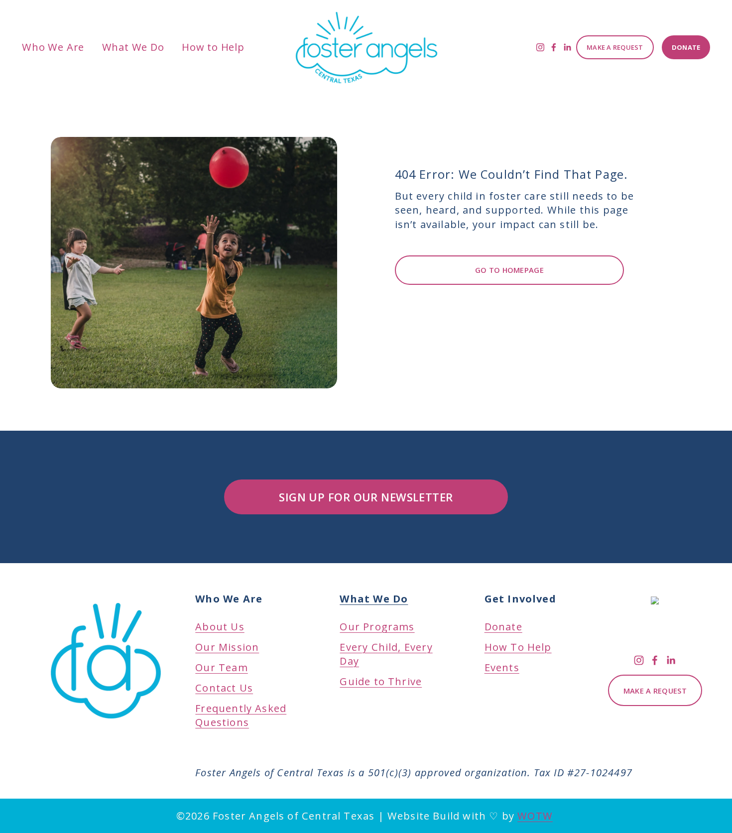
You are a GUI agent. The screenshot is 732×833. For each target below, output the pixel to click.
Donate (686, 47)
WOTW (535, 816)
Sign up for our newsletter (366, 497)
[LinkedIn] (567, 47)
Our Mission (227, 647)
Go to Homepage (509, 270)
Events (502, 667)
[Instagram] (540, 47)
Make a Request (615, 47)
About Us (219, 626)
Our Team (221, 667)
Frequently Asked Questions (240, 715)
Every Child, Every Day (386, 654)
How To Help (518, 647)
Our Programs (377, 612)
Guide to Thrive (381, 681)
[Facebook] (554, 47)
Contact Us (224, 688)
